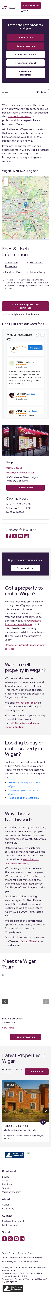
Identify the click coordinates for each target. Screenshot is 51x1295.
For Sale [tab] (6, 1069)
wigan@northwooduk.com (20, 472)
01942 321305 (14, 467)
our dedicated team (19, 116)
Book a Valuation (10, 1225)
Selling (5, 1180)
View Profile (8, 1027)
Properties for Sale (25, 54)
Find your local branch (13, 1221)
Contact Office (25, 37)
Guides (5, 1205)
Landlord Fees (13, 272)
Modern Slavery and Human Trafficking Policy (22, 1257)
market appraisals (26, 702)
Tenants (6, 1188)
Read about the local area (23, 798)
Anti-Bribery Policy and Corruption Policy (20, 1261)
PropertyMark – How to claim (23, 314)
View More (37, 1071)
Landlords (7, 1184)
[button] (25, 205)
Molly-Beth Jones (12, 1018)
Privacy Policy (37, 272)
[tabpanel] (25, 1110)
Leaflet (46, 238)
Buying (5, 1177)
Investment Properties (25, 73)
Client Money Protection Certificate (25, 306)
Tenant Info (36, 262)
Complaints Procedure (11, 264)
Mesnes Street (28, 941)
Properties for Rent (25, 63)
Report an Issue (25, 568)
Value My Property (11, 1192)
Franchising (8, 1208)
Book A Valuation (25, 46)
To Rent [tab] (18, 1069)
